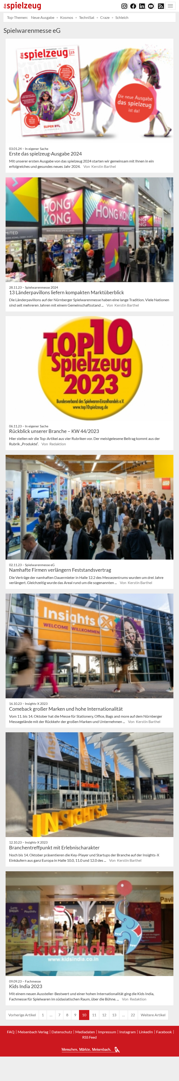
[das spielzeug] (22, 6)
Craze (105, 17)
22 (133, 1015)
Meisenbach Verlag (33, 1032)
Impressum (107, 1032)
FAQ (10, 1032)
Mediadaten (85, 1032)
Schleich (121, 17)
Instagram (127, 1032)
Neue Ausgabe (42, 17)
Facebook (164, 1032)
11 (94, 1015)
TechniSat (86, 17)
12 (104, 1015)
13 (114, 1015)
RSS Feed (89, 1037)
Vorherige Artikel (22, 1015)
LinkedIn (146, 1032)
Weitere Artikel (153, 1015)
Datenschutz (62, 1032)
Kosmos (66, 17)
